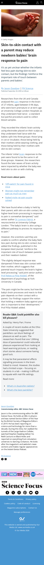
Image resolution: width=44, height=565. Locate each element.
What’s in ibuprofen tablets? (21, 386)
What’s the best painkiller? (20, 389)
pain (16, 101)
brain (21, 154)
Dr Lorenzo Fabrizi (24, 219)
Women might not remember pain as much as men (19, 192)
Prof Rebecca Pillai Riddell (14, 275)
